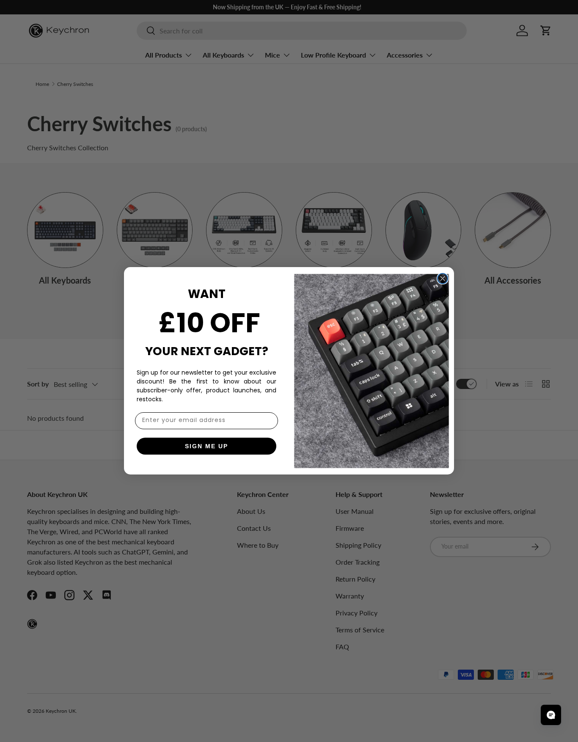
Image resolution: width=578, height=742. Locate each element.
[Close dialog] (443, 278)
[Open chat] (551, 715)
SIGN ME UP (206, 446)
